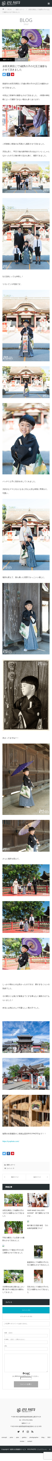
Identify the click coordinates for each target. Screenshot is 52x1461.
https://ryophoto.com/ (10, 1141)
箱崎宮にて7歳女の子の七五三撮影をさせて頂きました (13, 1251)
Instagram (27, 1431)
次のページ (37, 1177)
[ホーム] (3, 9)
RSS (32, 1431)
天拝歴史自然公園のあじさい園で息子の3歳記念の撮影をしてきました (13, 1289)
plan (17, 1437)
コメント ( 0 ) (26, 1310)
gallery (24, 1437)
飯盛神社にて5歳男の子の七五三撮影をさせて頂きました (38, 1263)
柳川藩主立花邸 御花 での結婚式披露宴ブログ (37, 1226)
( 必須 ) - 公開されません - (15, 1339)
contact (29, 1441)
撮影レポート (7, 59)
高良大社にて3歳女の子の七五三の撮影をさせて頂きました (38, 1289)
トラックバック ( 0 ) (26, 1316)
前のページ (15, 1177)
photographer (34, 1437)
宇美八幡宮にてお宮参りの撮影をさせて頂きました (13, 1239)
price (11, 1437)
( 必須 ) (8, 1332)
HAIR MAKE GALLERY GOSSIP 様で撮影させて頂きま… (38, 1213)
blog (42, 1437)
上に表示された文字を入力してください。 (26, 1376)
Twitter (18, 1431)
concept (4, 1437)
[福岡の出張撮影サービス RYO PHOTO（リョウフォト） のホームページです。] (20, 3)
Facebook (23, 1431)
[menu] (48, 3)
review (22, 1441)
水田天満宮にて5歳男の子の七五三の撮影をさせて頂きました (13, 1213)
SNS (48, 1437)
